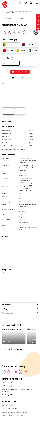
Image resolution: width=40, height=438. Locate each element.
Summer (23, 50)
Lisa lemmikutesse (21, 78)
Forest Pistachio (12, 45)
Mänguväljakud (17, 11)
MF (23, 63)
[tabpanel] (20, 213)
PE (4, 63)
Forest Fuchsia (30, 45)
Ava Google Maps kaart (10, 395)
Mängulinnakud (28, 11)
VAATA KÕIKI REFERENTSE (14, 349)
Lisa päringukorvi (21, 72)
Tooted (10, 11)
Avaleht (4, 11)
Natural (34, 50)
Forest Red (10, 50)
